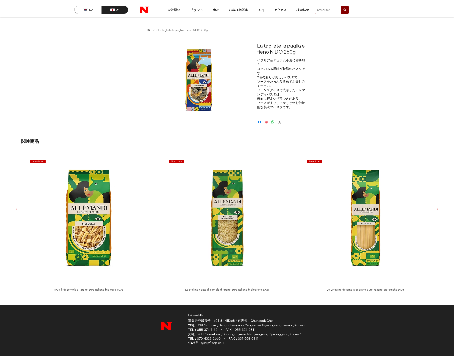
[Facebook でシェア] (259, 122)
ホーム (151, 30)
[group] (227, 221)
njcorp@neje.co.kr (213, 342)
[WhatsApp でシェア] (273, 122)
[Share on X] (280, 122)
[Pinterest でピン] (266, 122)
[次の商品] (438, 209)
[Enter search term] (345, 10)
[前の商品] (16, 209)
